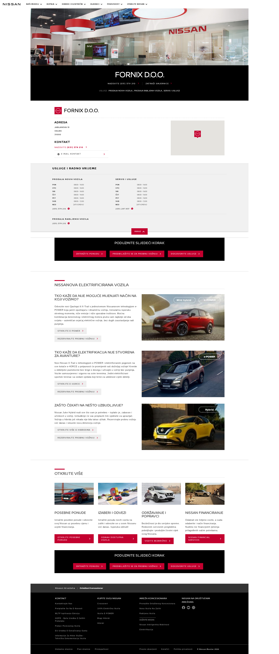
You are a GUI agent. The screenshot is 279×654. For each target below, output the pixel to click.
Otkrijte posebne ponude (69, 538)
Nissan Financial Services (199, 538)
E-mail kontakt (71, 154)
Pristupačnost (102, 649)
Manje (137, 231)
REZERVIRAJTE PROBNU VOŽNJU (76, 339)
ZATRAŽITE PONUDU (87, 254)
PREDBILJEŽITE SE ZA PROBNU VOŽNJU (135, 254)
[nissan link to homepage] (11, 4)
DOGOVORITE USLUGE (183, 254)
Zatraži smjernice (157, 83)
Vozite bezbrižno (156, 541)
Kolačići (165, 649)
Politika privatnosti (183, 649)
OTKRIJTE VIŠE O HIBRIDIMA (74, 430)
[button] (34, 4)
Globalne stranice (64, 649)
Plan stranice (83, 649)
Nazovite (121, 83)
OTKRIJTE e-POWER (69, 331)
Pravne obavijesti (148, 649)
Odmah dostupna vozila (112, 538)
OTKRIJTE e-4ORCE (69, 384)
